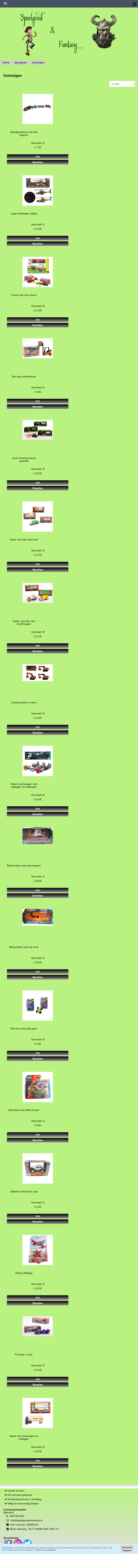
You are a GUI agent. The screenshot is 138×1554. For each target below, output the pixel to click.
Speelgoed (20, 62)
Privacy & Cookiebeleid (45, 1550)
